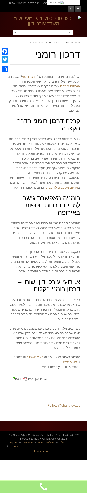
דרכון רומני (29, 76)
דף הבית (64, 42)
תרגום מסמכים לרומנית (62, 187)
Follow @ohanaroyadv (64, 405)
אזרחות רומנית (49, 42)
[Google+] (5, 64)
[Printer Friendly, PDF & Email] (29, 381)
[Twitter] (5, 59)
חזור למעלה (42, 451)
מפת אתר (28, 442)
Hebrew (53, 2)
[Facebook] (5, 51)
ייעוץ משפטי (35, 357)
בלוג (62, 442)
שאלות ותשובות (46, 442)
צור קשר (21, 3)
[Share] (5, 69)
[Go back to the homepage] (43, 21)
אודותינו (11, 3)
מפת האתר (33, 3)
